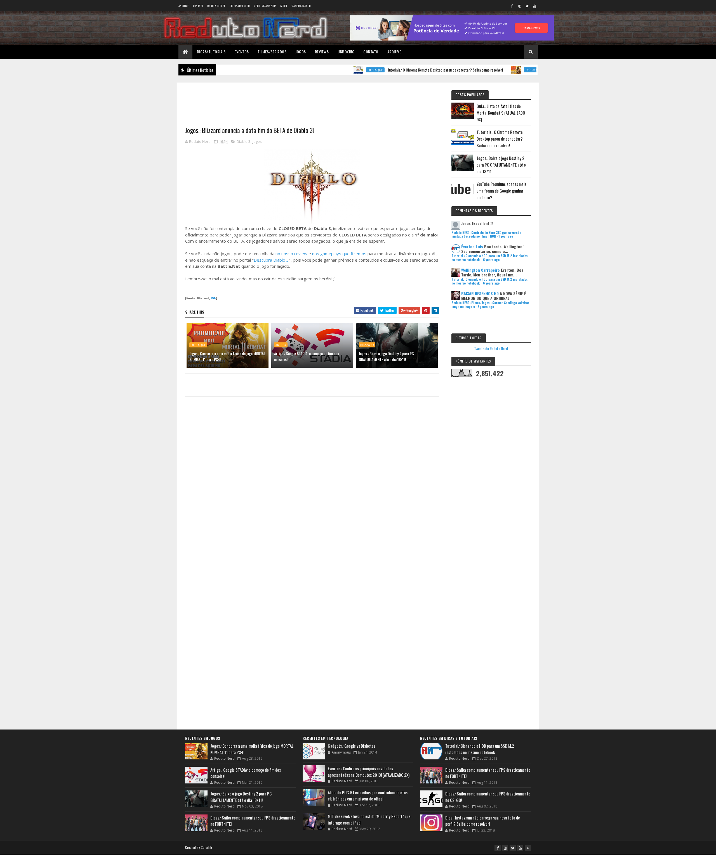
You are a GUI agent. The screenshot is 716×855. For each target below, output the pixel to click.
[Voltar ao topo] (528, 848)
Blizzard (367, 345)
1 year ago (505, 236)
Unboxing (346, 52)
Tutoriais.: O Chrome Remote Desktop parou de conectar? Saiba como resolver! (419, 70)
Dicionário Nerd (240, 6)
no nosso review (291, 253)
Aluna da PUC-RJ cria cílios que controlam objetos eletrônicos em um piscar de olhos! (368, 795)
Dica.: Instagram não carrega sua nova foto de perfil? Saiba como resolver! (482, 820)
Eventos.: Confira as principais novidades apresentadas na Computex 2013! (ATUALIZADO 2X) (368, 771)
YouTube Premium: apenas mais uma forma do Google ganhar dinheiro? (501, 190)
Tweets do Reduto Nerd (491, 348)
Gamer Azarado (300, 6)
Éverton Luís (472, 246)
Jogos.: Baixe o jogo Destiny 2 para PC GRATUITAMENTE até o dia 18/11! (386, 356)
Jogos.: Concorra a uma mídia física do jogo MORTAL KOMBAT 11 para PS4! (227, 356)
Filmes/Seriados (272, 52)
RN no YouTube (216, 6)
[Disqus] (312, 509)
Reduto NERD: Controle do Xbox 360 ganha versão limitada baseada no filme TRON (486, 234)
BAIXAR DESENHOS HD (480, 293)
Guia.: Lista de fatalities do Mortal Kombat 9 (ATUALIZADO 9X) (501, 112)
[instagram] (520, 6)
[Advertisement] (312, 100)
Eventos (241, 52)
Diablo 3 (243, 141)
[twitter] (527, 6)
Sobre (284, 6)
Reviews (322, 52)
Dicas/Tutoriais (211, 52)
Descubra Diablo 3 (271, 260)
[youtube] (535, 6)
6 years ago (491, 259)
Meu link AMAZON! (265, 6)
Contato (198, 6)
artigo (280, 345)
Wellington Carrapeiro (480, 270)
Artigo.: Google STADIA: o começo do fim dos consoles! (306, 356)
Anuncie (183, 6)
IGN (213, 298)
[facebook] (512, 6)
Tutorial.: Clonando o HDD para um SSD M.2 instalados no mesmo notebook (479, 749)
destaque (349, 70)
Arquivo (394, 52)
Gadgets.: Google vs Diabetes (351, 746)
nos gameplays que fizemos (339, 253)
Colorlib (206, 847)
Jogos (300, 52)
